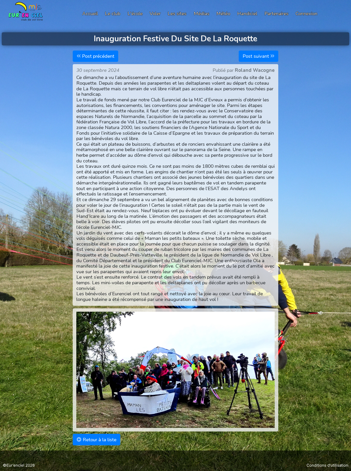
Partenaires (276, 13)
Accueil (90, 13)
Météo (223, 13)
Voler (155, 13)
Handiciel (247, 13)
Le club (112, 13)
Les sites (177, 13)
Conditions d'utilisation (327, 465)
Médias (201, 13)
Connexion (306, 13)
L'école (135, 13)
